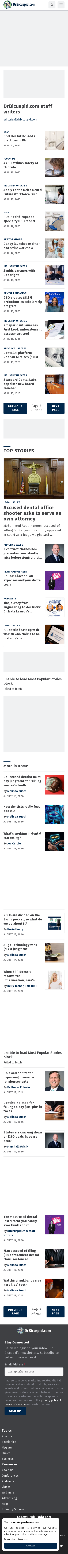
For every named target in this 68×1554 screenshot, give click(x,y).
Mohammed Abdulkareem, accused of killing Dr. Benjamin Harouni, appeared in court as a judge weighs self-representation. (32, 530)
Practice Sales (13, 544)
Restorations (12, 239)
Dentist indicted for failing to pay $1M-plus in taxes (22, 1107)
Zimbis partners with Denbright (19, 273)
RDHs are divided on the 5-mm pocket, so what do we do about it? (22, 919)
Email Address (15, 1364)
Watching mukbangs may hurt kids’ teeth (22, 1283)
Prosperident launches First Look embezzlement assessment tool (22, 329)
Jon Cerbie (14, 843)
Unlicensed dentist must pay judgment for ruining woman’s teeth (22, 781)
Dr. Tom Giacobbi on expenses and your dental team (22, 580)
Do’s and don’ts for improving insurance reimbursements (18, 1077)
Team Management (15, 571)
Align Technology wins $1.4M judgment (20, 947)
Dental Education (15, 293)
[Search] (51, 4)
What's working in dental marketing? (22, 836)
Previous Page (15, 408)
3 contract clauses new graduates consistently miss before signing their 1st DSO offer (21, 553)
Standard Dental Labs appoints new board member (19, 384)
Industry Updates (15, 185)
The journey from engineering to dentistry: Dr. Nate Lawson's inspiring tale (22, 607)
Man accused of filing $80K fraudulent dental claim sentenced (21, 1255)
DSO (6, 131)
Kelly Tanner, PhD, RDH (22, 986)
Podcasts (10, 598)
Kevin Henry (15, 929)
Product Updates (15, 348)
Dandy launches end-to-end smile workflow (21, 246)
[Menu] (61, 4)
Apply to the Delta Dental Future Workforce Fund (22, 192)
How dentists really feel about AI (21, 809)
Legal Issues (11, 502)
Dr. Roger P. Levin (18, 1087)
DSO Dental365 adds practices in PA (19, 138)
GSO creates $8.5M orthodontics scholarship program (22, 302)
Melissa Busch (16, 791)
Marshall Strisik (17, 1146)
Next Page (55, 408)
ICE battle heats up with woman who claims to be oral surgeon (21, 634)
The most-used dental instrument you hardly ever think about (20, 1221)
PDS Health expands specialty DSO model (19, 219)
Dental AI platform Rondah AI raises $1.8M (20, 355)
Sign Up (15, 1411)
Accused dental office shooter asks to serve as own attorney (32, 513)
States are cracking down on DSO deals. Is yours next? (22, 1136)
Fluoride (9, 158)
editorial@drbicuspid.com (20, 119)
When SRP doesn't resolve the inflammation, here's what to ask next (19, 976)
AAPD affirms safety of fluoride (20, 165)
